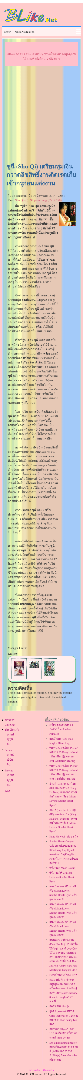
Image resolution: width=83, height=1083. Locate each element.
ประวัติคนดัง (12, 729)
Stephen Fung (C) (41, 200)
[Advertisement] (41, 114)
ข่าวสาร (9, 720)
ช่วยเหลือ (34, 1070)
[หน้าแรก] (30, 23)
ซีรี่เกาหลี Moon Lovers (62, 868)
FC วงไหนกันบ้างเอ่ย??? (63, 975)
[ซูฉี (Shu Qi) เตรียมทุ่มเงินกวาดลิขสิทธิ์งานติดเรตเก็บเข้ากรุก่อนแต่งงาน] (67, 225)
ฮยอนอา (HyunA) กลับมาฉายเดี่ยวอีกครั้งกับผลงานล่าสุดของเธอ (63, 1033)
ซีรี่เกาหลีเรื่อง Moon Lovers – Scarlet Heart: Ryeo (62, 877)
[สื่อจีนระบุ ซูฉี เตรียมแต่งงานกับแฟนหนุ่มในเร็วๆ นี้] (34, 667)
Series (8, 750)
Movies (9, 770)
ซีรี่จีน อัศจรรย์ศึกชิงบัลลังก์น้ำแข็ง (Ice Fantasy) (61, 729)
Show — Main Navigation (19, 31)
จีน (8, 744)
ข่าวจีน (58, 200)
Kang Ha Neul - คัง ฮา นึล (63, 836)
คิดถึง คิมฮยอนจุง (59, 1006)
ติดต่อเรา (48, 1070)
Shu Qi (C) (22, 200)
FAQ (7, 791)
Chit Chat (10, 725)
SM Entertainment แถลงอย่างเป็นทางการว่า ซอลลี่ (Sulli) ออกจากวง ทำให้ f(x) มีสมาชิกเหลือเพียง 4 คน (63, 1051)
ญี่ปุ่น (10, 739)
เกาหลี (10, 734)
